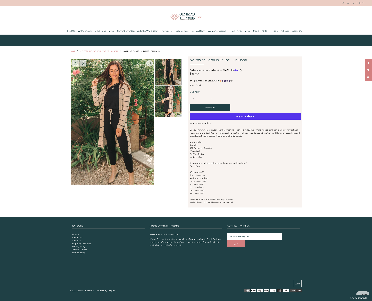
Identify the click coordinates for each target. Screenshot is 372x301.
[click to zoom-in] (149, 63)
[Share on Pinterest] (368, 77)
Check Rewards (358, 298)
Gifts (265, 31)
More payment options (200, 123)
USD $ (298, 284)
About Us (297, 31)
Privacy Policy (78, 246)
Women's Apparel (217, 31)
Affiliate (285, 31)
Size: (192, 85)
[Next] (82, 63)
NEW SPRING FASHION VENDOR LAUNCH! (99, 51)
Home (72, 51)
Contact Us (77, 237)
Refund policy (78, 252)
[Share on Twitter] (368, 70)
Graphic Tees (182, 31)
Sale (275, 31)
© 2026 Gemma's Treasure (82, 291)
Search (75, 234)
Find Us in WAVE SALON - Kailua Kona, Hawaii (90, 31)
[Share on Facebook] (368, 63)
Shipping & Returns (81, 243)
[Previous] (75, 63)
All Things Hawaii (241, 31)
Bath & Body (198, 31)
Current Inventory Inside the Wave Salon (137, 31)
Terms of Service (79, 249)
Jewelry (166, 31)
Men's (256, 31)
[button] (245, 80)
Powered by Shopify (105, 291)
